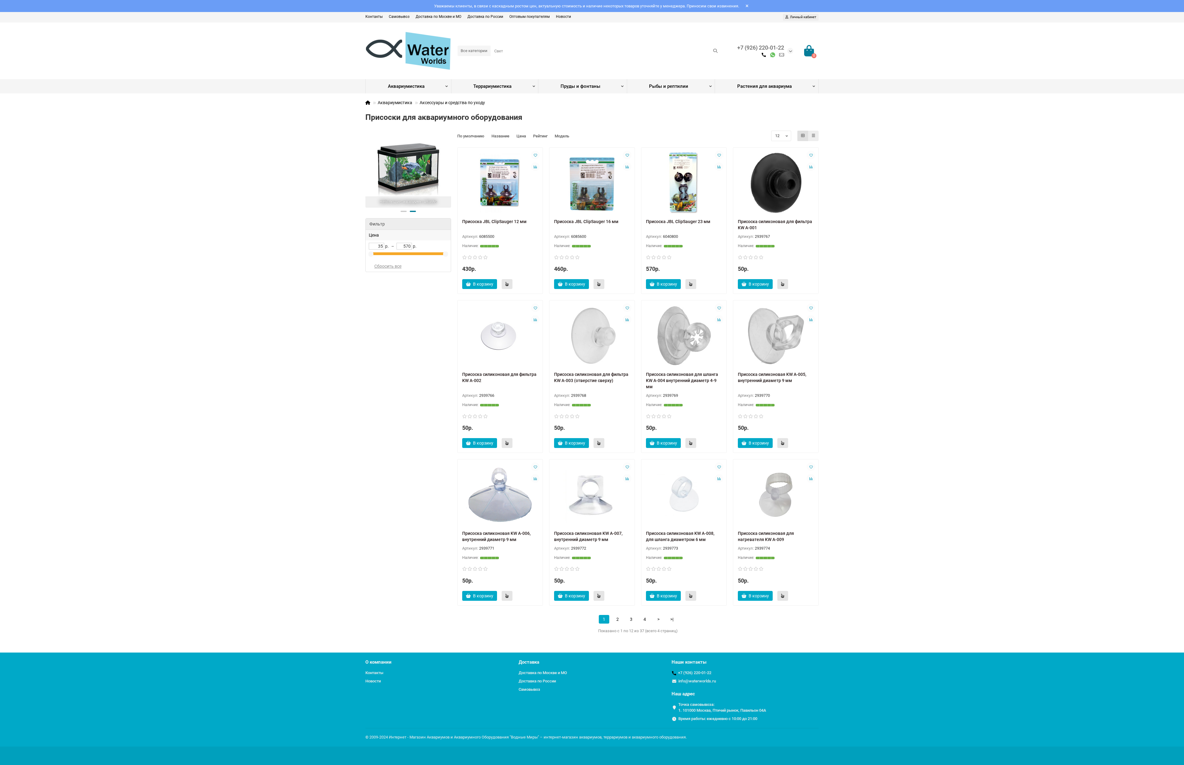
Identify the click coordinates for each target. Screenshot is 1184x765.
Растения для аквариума (764, 86)
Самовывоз (399, 16)
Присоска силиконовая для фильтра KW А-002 (499, 377)
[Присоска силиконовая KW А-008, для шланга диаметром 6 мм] (684, 495)
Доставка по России (485, 16)
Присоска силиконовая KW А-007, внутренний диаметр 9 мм (588, 536)
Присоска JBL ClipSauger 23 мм (678, 221)
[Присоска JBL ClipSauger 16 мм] (592, 183)
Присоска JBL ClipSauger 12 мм (494, 221)
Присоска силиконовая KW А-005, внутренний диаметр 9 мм (772, 377)
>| (671, 619)
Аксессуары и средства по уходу (452, 102)
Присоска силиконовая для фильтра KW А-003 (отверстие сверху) (591, 377)
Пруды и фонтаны (580, 86)
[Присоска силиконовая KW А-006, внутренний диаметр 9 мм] (500, 495)
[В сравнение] (535, 166)
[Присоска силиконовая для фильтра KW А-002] (500, 336)
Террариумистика (492, 86)
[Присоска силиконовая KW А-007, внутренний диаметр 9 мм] (592, 495)
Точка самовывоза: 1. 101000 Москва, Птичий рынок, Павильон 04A (722, 707)
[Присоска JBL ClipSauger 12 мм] (500, 183)
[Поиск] (715, 51)
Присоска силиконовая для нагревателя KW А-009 (766, 536)
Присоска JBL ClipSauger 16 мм (586, 221)
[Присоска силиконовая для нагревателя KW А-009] (776, 495)
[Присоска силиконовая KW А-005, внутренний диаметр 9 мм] (776, 336)
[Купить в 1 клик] (507, 284)
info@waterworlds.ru (697, 681)
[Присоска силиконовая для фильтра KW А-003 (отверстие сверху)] (592, 336)
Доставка (529, 662)
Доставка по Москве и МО (438, 16)
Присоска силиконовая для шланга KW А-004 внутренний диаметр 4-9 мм (682, 380)
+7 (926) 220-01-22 (760, 48)
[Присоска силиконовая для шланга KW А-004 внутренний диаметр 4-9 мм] (684, 336)
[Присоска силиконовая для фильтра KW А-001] (776, 183)
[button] (404, 211)
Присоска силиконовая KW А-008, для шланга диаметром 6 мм (680, 536)
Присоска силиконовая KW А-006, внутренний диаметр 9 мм (496, 536)
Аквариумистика (406, 86)
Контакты (374, 16)
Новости (563, 16)
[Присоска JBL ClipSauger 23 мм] (684, 183)
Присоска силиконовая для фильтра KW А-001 (775, 224)
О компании (378, 662)
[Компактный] (813, 136)
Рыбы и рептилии (668, 86)
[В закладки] (535, 155)
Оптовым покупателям (529, 16)
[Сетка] (802, 136)
